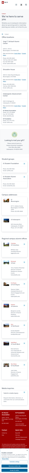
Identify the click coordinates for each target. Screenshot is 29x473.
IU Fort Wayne (15, 285)
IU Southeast (15, 366)
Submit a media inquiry (11, 393)
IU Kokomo (14, 306)
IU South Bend (15, 344)
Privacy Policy (5, 458)
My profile (17, 433)
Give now (17, 435)
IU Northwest (15, 326)
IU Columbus (15, 245)
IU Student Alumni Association (9, 178)
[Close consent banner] (27, 450)
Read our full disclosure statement (18, 448)
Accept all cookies (14, 470)
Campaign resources (20, 439)
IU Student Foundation (11, 163)
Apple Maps (17, 53)
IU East (13, 263)
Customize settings (14, 461)
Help (3, 435)
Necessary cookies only (14, 466)
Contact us (4, 433)
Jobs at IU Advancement (21, 437)
